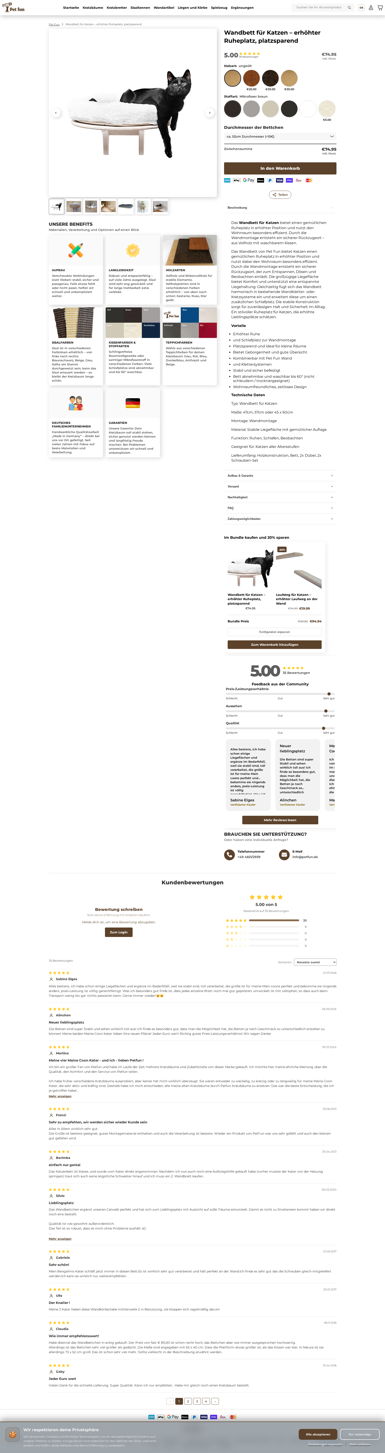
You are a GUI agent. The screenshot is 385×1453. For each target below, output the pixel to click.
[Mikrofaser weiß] (308, 110)
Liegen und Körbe (192, 8)
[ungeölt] (232, 80)
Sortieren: (285, 962)
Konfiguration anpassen (274, 632)
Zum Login (119, 932)
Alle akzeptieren (318, 1434)
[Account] (371, 7)
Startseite (71, 8)
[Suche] (349, 7)
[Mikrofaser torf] (289, 110)
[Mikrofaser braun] (232, 110)
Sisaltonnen (140, 8)
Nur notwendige (360, 1434)
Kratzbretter (117, 8)
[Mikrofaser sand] (270, 110)
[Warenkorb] (380, 7)
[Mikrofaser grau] (251, 110)
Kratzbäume (93, 8)
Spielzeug (219, 8)
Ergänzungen (242, 8)
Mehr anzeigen (60, 1096)
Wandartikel (164, 8)
